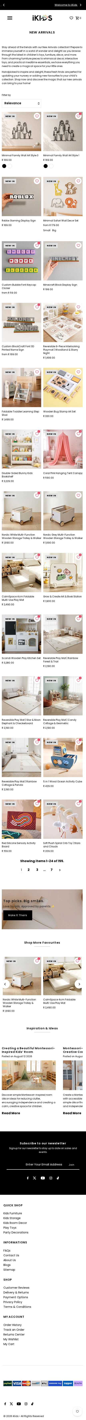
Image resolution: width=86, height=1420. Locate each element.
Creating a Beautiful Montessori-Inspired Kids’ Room (28, 1050)
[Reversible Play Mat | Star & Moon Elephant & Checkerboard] (21, 695)
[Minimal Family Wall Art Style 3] (21, 131)
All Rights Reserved (32, 1416)
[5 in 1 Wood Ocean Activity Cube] (63, 757)
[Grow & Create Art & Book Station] (63, 572)
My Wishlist (11, 1339)
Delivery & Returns (16, 1292)
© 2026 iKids (11, 1416)
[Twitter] (34, 1179)
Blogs (7, 1265)
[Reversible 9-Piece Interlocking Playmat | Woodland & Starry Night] (63, 322)
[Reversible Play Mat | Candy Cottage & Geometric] (63, 695)
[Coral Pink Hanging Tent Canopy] (63, 449)
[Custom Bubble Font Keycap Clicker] (21, 260)
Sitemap (9, 1270)
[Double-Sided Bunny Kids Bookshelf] (21, 449)
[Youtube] (43, 1179)
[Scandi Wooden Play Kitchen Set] (21, 634)
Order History (12, 1325)
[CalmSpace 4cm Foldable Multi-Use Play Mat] (21, 572)
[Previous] (4, 5)
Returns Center (14, 1334)
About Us (9, 1260)
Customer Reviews (16, 1288)
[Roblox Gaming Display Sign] (21, 196)
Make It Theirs (17, 915)
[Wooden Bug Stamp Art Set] (63, 387)
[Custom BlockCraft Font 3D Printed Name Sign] (21, 322)
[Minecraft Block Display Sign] (63, 260)
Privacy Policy (12, 1302)
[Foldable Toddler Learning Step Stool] (21, 387)
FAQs (6, 1251)
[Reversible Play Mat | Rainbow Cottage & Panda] (21, 757)
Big (54, 230)
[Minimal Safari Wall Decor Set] (63, 196)
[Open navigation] (10, 18)
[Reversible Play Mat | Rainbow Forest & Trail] (63, 634)
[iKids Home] (42, 18)
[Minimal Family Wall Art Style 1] (63, 131)
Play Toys (9, 1228)
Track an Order (13, 1330)
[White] (10, 166)
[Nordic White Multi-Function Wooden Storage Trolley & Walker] (21, 510)
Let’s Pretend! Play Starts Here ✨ (50, 5)
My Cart (8, 1344)
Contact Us (11, 1255)
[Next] (80, 5)
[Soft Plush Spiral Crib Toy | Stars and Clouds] (63, 819)
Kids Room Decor (15, 1223)
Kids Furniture (12, 1213)
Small (46, 230)
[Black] (4, 166)
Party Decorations (15, 1232)
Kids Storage (12, 1218)
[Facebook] (28, 1179)
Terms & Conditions (17, 1307)
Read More (11, 1113)
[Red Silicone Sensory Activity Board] (21, 819)
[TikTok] (58, 1179)
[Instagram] (50, 1179)
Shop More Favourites (42, 943)
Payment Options (15, 1297)
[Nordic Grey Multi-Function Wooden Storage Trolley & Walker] (63, 510)
